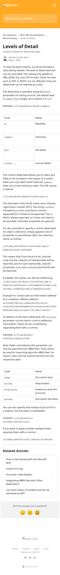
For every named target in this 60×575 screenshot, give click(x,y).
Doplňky (26, 548)
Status (36, 548)
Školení (15, 548)
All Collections (10, 35)
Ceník (45, 548)
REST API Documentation (32, 35)
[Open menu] (54, 5)
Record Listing (10, 38)
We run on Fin (32, 566)
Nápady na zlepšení (30, 552)
